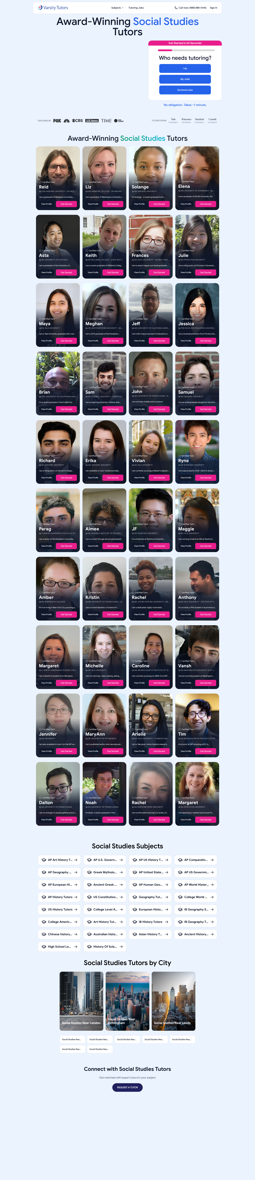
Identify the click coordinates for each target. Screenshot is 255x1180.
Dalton (46, 802)
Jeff (136, 323)
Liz (88, 187)
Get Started (66, 204)
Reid (43, 187)
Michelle (94, 665)
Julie (183, 255)
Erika (90, 460)
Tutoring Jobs (136, 7)
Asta (44, 255)
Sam (89, 392)
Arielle (139, 734)
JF (134, 529)
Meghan (94, 323)
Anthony (187, 597)
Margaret (49, 665)
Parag (45, 529)
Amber (46, 597)
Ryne (183, 460)
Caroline (140, 665)
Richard (47, 460)
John (137, 391)
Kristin (92, 597)
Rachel (139, 597)
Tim (182, 734)
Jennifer (48, 734)
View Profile (46, 204)
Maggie (186, 529)
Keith (91, 255)
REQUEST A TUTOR (127, 1087)
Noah (91, 802)
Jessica (186, 323)
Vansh (184, 665)
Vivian (138, 460)
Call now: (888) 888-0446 (192, 7)
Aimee (92, 529)
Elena (184, 186)
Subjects (116, 7)
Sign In (213, 7)
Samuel (186, 392)
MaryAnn (95, 734)
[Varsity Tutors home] (53, 7)
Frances (140, 255)
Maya (44, 323)
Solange (140, 187)
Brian (44, 392)
